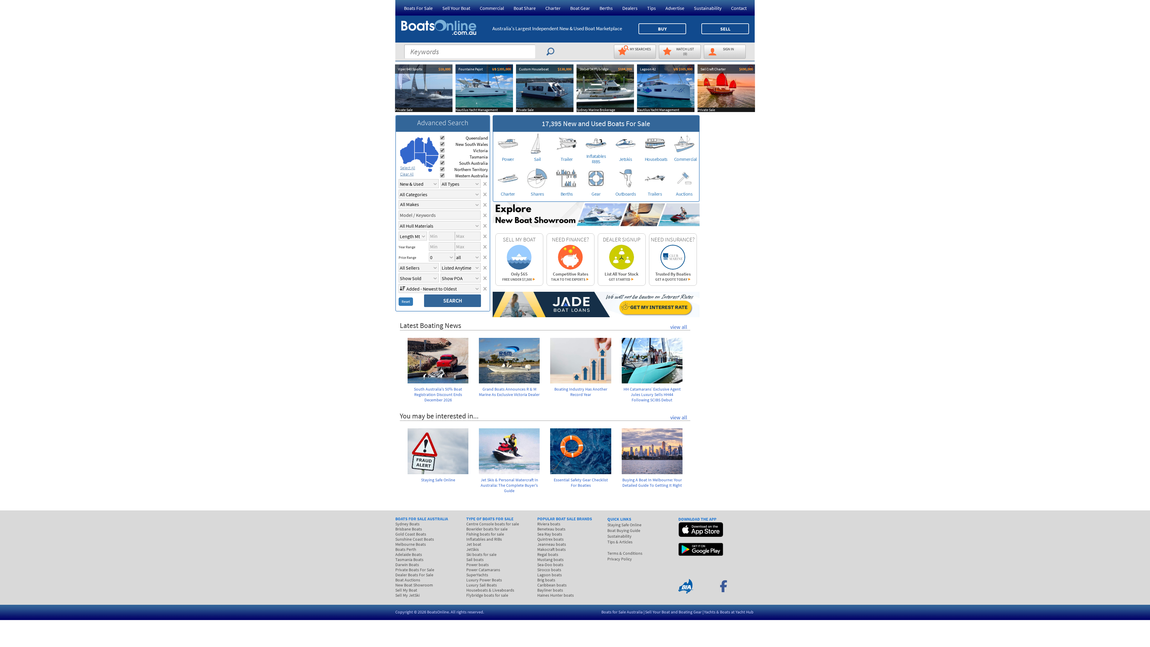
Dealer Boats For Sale (414, 575)
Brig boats (546, 580)
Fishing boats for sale (485, 534)
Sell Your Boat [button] (456, 8)
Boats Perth (405, 549)
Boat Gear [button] (580, 8)
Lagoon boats (549, 575)
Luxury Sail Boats (481, 585)
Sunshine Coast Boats (414, 539)
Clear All (407, 174)
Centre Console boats (492, 524)
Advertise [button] (674, 8)
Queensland (477, 138)
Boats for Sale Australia (622, 612)
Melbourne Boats (410, 544)
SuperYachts (477, 575)
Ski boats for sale (481, 554)
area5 (432, 160)
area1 (407, 152)
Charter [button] (553, 8)
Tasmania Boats (409, 559)
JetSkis (472, 549)
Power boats (477, 564)
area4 (431, 146)
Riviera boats (548, 524)
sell (725, 29)
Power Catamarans (483, 569)
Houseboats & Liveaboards (490, 590)
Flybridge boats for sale (487, 595)
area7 (430, 170)
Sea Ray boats (549, 534)
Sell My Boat (406, 590)
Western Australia (471, 176)
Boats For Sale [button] (418, 8)
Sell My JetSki (407, 595)
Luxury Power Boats (484, 580)
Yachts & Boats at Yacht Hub (728, 612)
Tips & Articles (619, 542)
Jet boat (473, 544)
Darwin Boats (407, 564)
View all (678, 327)
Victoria (480, 150)
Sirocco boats (549, 569)
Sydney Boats (407, 524)
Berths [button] (606, 8)
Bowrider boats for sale (487, 529)
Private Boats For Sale (414, 569)
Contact (739, 8)
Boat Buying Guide (623, 530)
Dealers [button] (630, 8)
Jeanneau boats (551, 544)
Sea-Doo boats (550, 564)
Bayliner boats (550, 590)
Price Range (407, 258)
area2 (419, 144)
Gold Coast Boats (410, 534)
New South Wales (472, 144)
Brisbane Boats (408, 529)
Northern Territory (471, 169)
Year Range (407, 247)
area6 (430, 164)
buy (662, 29)
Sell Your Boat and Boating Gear (673, 612)
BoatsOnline (438, 612)
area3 (420, 159)
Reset (406, 301)
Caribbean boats (552, 585)
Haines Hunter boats (555, 595)
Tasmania (479, 157)
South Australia (473, 163)
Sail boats (475, 559)
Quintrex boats (550, 539)
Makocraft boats (551, 549)
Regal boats (547, 554)
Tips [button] (651, 8)
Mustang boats (550, 559)
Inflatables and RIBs (484, 539)
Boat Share (525, 8)
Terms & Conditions (624, 553)
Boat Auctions (407, 580)
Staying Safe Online (624, 524)
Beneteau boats (551, 529)
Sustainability (707, 8)
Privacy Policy (619, 559)
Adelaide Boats (408, 554)
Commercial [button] (492, 8)
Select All (407, 167)
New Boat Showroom (414, 585)
